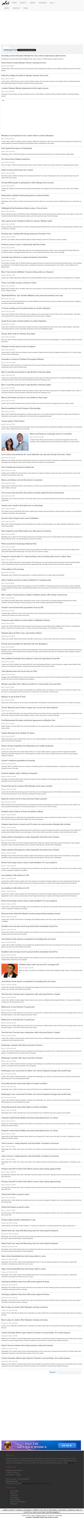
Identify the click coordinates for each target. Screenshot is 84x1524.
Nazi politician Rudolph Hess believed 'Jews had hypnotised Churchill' (30, 658)
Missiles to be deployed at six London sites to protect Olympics (27, 135)
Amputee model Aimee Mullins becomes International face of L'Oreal (29, 1118)
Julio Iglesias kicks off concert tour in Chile (19, 671)
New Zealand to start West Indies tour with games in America (26, 531)
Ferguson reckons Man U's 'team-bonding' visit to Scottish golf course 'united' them (36, 556)
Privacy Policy (15, 1499)
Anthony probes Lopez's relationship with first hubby (23, 244)
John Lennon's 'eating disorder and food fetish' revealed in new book (30, 1143)
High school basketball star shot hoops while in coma (23, 1256)
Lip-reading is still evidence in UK (15, 875)
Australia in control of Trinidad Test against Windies (22, 359)
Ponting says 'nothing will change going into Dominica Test (25, 234)
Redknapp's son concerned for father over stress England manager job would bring (36, 1071)
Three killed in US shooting (12, 569)
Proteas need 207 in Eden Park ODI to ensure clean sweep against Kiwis (31, 1169)
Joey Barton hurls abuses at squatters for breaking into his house (28, 939)
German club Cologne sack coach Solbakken (20, 518)
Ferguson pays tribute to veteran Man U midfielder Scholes (25, 620)
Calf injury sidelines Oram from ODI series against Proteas (25, 1282)
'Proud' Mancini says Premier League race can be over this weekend (29, 708)
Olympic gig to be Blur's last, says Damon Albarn (21, 633)
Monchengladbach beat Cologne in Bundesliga (20, 408)
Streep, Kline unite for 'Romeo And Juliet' (18, 334)
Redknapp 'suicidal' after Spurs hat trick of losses (21, 1045)
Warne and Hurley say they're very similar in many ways (24, 397)
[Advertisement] (41, 27)
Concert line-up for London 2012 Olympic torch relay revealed (26, 786)
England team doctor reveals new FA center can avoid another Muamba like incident (36, 824)
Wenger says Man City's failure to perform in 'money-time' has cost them (31, 684)
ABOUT (7, 8)
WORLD (33, 3)
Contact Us (14, 1495)
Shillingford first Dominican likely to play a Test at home (24, 208)
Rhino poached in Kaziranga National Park (19, 544)
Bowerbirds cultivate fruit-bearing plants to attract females (25, 195)
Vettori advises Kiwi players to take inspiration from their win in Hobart (30, 837)
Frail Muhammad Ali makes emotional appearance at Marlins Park (28, 720)
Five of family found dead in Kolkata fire (17, 467)
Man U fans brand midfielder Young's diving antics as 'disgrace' (27, 272)
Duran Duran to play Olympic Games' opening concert (23, 63)
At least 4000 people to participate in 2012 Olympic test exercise (27, 183)
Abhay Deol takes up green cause (15, 1194)
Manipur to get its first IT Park (13, 697)
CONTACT (16, 8)
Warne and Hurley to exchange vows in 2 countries (51, 434)
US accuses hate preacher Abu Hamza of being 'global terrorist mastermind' (32, 493)
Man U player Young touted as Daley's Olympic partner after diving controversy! (34, 595)
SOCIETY (23, 3)
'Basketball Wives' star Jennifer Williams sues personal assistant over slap (32, 295)
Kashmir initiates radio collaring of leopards (19, 773)
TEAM (25, 8)
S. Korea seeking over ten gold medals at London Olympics (25, 308)
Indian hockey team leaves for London (17, 170)
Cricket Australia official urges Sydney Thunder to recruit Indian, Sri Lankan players (35, 1333)
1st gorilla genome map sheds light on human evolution (24, 1083)
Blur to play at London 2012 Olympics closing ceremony (24, 1307)
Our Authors (14, 1497)
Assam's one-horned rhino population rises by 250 (22, 607)
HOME (14, 3)
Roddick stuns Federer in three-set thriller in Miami (22, 811)
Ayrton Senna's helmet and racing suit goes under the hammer (27, 1345)
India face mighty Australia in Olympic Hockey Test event (24, 75)
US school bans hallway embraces (15, 159)
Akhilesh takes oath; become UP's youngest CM (39, 964)
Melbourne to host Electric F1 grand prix (18, 1007)
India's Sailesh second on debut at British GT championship (26, 580)
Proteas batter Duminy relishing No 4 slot (18, 1220)
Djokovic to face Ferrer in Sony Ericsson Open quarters (24, 799)
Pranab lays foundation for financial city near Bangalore (24, 644)
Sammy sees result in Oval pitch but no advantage (22, 505)
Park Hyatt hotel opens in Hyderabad (16, 148)
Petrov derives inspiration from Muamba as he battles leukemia (27, 746)
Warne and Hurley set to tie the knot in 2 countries (21, 480)
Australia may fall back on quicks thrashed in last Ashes (24, 257)
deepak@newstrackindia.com (32, 1483)
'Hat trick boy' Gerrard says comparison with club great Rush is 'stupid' (30, 994)
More (52, 3)
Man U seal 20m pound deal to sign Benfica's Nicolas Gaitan (26, 372)
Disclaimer (13, 1504)
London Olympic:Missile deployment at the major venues (24, 88)
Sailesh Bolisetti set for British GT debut (17, 733)
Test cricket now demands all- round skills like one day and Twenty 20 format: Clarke (36, 454)
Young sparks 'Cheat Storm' (13, 421)
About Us (13, 1493)
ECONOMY (43, 3)
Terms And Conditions (17, 1501)
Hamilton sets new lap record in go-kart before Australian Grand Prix (29, 926)
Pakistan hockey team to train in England (18, 346)
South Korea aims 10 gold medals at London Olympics (23, 321)
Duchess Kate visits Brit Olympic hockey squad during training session (30, 913)
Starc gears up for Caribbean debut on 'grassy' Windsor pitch (26, 221)
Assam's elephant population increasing (18, 760)
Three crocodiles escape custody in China (18, 283)
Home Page (14, 1491)
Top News (53, 1372)
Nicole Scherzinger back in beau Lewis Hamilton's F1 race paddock (29, 862)
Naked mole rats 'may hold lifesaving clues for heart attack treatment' (29, 1231)
